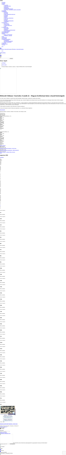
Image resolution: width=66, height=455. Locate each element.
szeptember (2, 157)
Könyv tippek (4, 64)
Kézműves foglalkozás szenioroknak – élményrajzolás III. (9, 150)
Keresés (11, 58)
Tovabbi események (3, 426)
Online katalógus (3, 52)
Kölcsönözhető (2, 109)
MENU (1, 0)
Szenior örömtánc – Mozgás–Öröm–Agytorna (7, 152)
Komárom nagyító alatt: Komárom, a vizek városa (8, 148)
